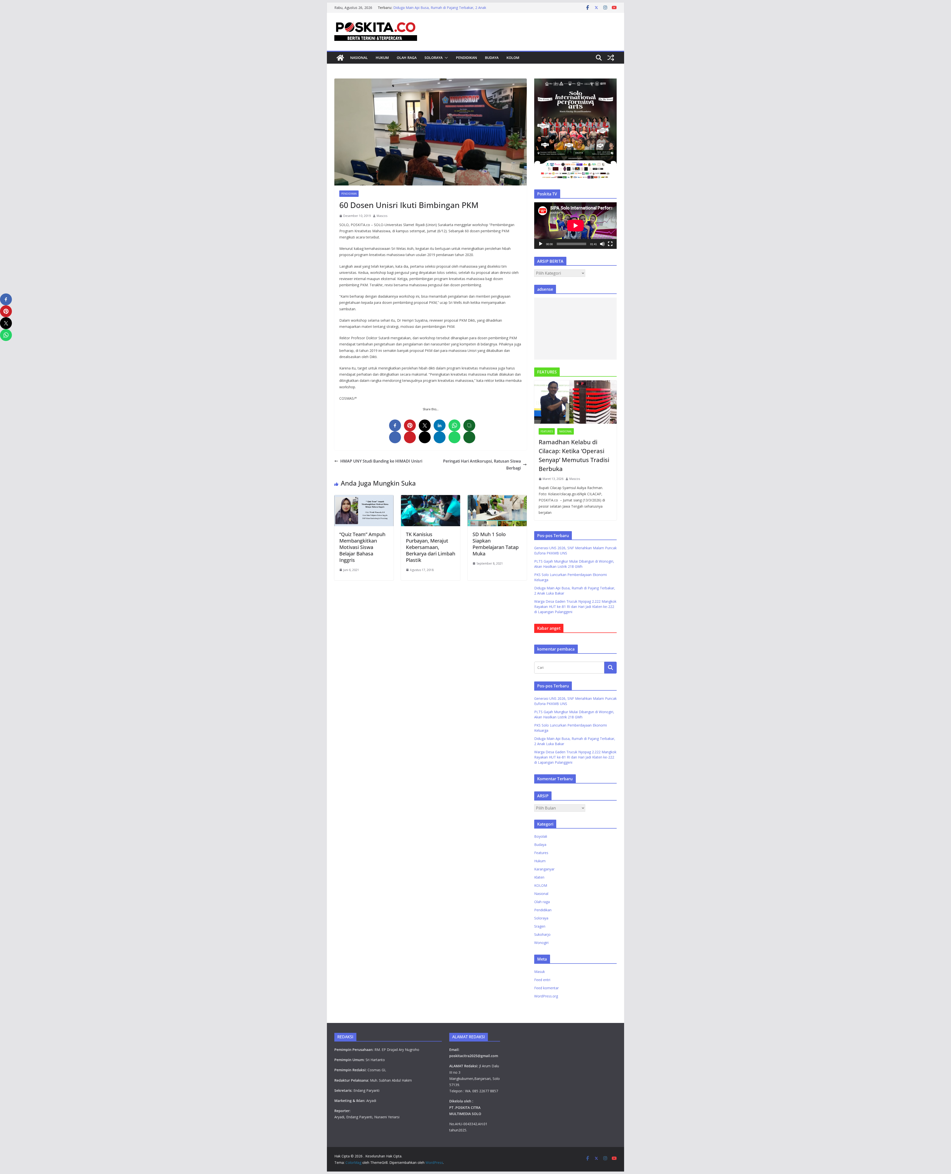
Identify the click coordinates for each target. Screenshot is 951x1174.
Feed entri (542, 979)
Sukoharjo (542, 934)
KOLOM (512, 57)
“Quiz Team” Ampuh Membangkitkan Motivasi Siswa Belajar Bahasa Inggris (362, 547)
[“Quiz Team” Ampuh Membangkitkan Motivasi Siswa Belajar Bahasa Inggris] (364, 498)
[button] (445, 57)
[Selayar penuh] (610, 243)
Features (547, 431)
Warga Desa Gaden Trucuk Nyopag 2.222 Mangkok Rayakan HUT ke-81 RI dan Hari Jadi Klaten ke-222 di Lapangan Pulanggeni (575, 606)
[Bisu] (602, 243)
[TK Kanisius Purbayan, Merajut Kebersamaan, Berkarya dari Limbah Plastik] (430, 498)
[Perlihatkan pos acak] (611, 58)
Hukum (382, 57)
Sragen (539, 926)
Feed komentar (546, 988)
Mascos (382, 216)
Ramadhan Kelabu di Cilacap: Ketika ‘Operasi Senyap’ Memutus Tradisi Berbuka (574, 455)
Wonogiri (541, 942)
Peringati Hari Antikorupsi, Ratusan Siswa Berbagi (482, 464)
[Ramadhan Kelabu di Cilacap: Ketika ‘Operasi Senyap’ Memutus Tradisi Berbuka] (575, 402)
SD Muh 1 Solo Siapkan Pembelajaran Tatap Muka (496, 544)
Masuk (539, 971)
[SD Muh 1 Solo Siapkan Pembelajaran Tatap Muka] (497, 498)
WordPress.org (546, 996)
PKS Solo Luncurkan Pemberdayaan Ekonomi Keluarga (437, 7)
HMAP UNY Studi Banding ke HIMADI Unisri (382, 461)
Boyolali (540, 836)
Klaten (539, 877)
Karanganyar (544, 869)
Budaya (492, 57)
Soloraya (433, 57)
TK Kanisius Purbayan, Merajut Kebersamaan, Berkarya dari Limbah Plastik (430, 547)
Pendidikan (466, 57)
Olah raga (407, 57)
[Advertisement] (575, 329)
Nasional (359, 57)
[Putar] (540, 243)
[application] (575, 225)
